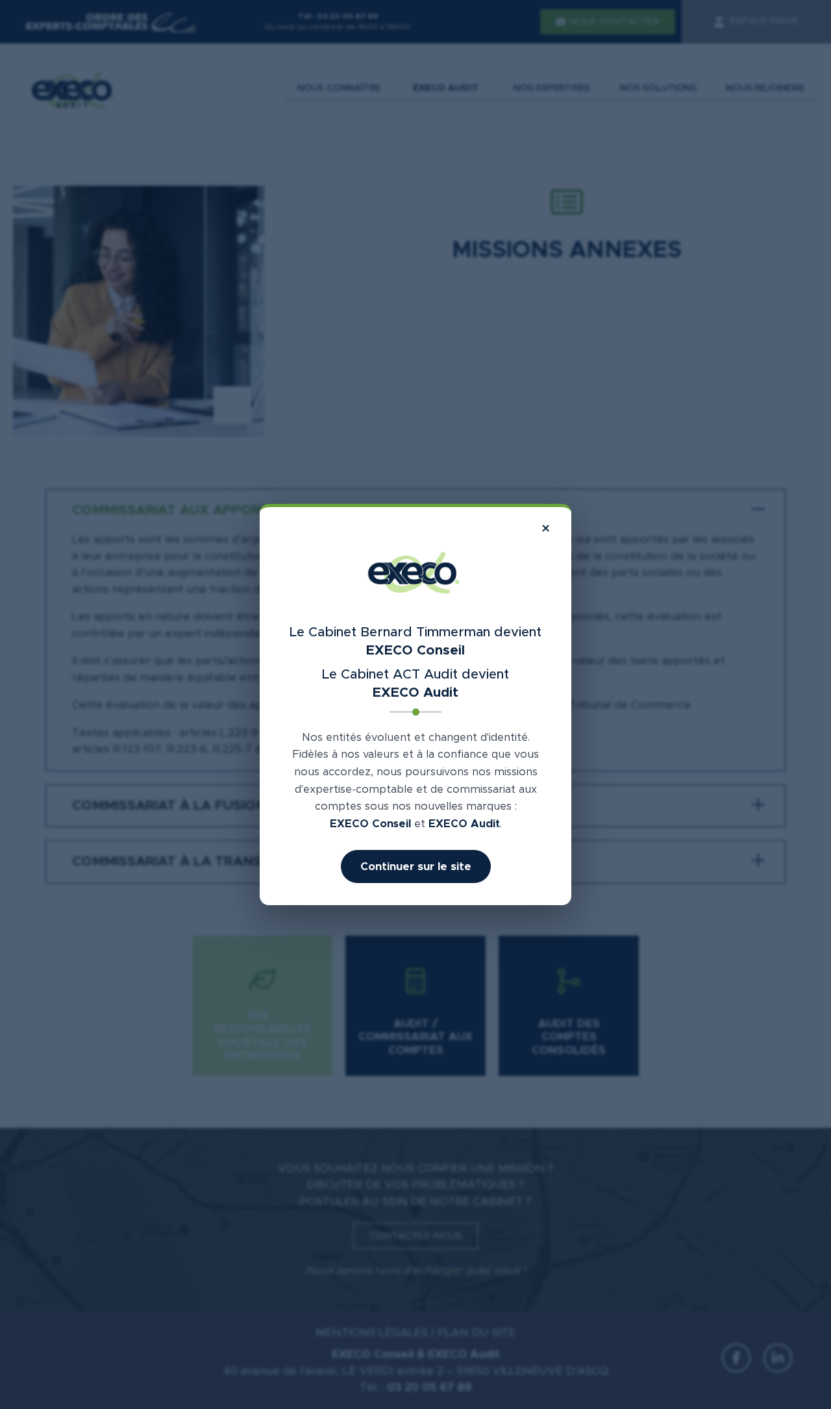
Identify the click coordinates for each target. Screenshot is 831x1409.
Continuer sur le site (415, 866)
